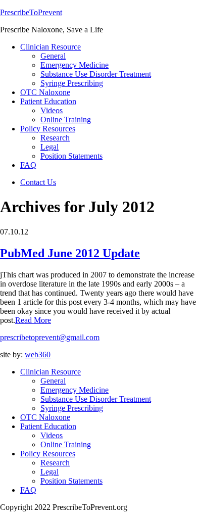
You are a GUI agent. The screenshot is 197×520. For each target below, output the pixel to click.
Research (55, 462)
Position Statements (71, 481)
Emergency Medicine (74, 390)
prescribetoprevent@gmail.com (50, 337)
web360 (38, 354)
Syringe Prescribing (71, 408)
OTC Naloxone (45, 417)
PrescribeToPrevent (31, 12)
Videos (51, 435)
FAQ (28, 490)
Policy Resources (47, 453)
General (53, 380)
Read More (33, 320)
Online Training (65, 444)
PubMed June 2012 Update (70, 253)
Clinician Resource (50, 371)
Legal (49, 471)
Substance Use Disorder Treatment (95, 399)
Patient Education (48, 426)
